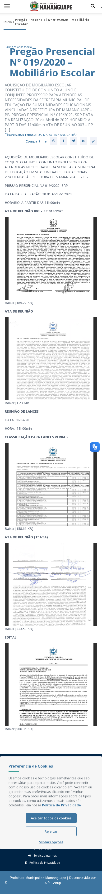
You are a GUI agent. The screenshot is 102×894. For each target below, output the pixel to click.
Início (8, 22)
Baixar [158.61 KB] (19, 528)
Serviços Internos (45, 856)
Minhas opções (51, 842)
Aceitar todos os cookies (51, 818)
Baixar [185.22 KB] (19, 302)
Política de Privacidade (44, 863)
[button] (94, 6)
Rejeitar (51, 831)
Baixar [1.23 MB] (17, 403)
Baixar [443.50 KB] (19, 628)
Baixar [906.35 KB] (19, 729)
